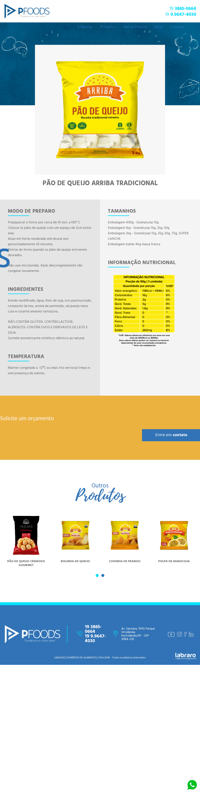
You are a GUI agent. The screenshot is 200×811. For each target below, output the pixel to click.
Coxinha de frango (124, 548)
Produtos (107, 27)
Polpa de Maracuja (174, 548)
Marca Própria (135, 27)
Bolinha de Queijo (75, 548)
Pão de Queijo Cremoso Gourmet (26, 550)
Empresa (85, 27)
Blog (158, 27)
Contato (177, 27)
